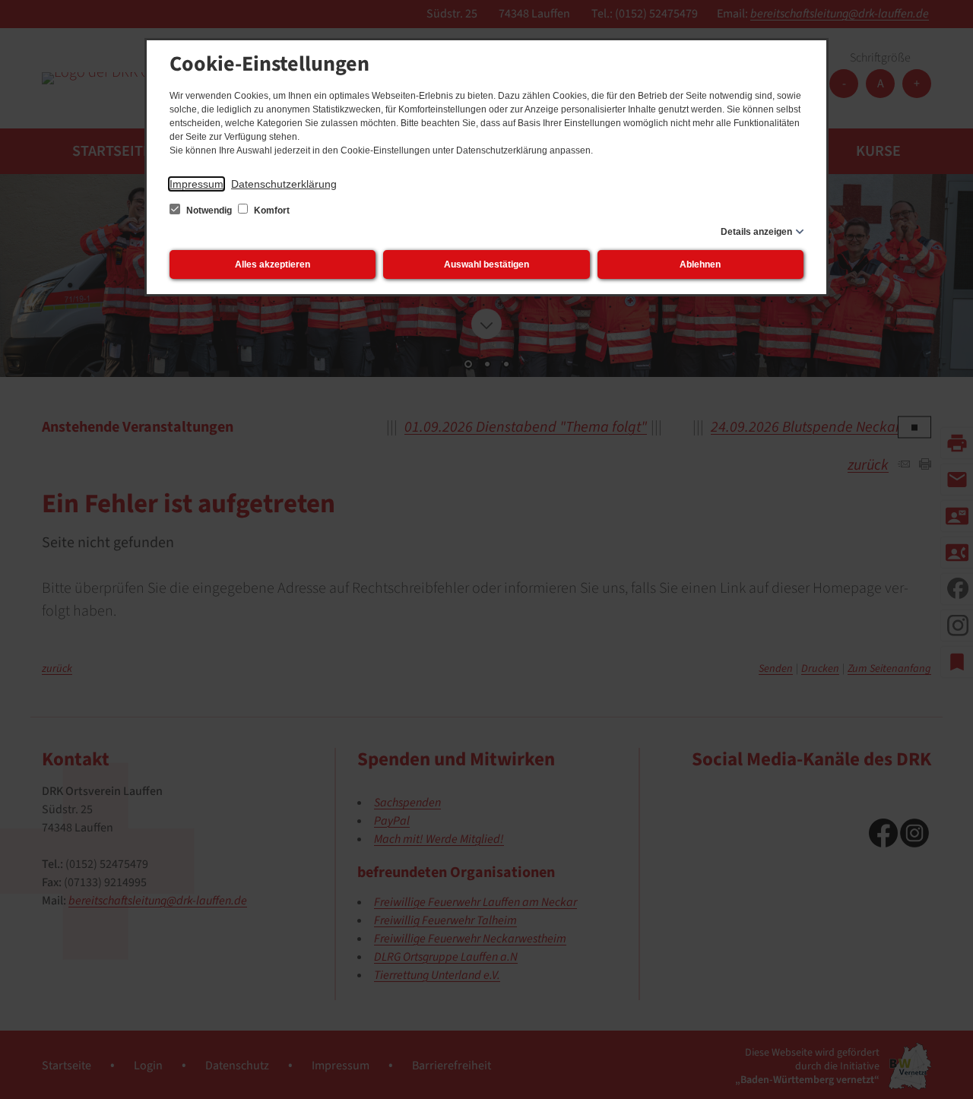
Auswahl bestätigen (486, 264)
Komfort (271, 210)
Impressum (196, 184)
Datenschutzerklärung (284, 184)
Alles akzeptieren (272, 264)
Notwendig (209, 210)
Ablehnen (700, 264)
